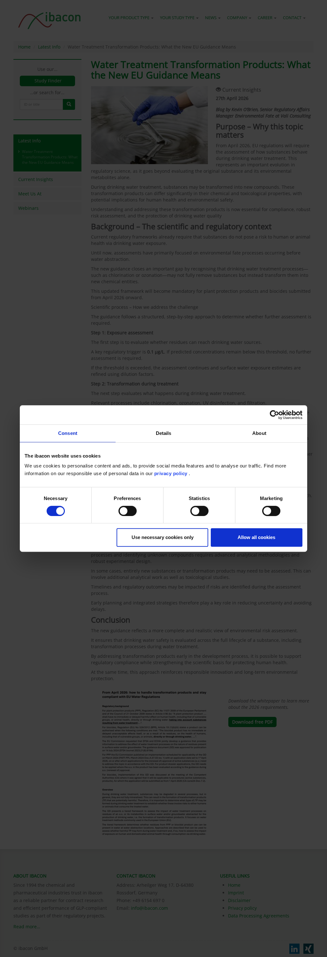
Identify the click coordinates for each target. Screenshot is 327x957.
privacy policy (170, 473)
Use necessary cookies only (163, 537)
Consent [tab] (67, 433)
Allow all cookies (256, 537)
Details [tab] (163, 433)
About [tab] (259, 433)
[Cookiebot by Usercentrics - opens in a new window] (274, 415)
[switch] (127, 511)
